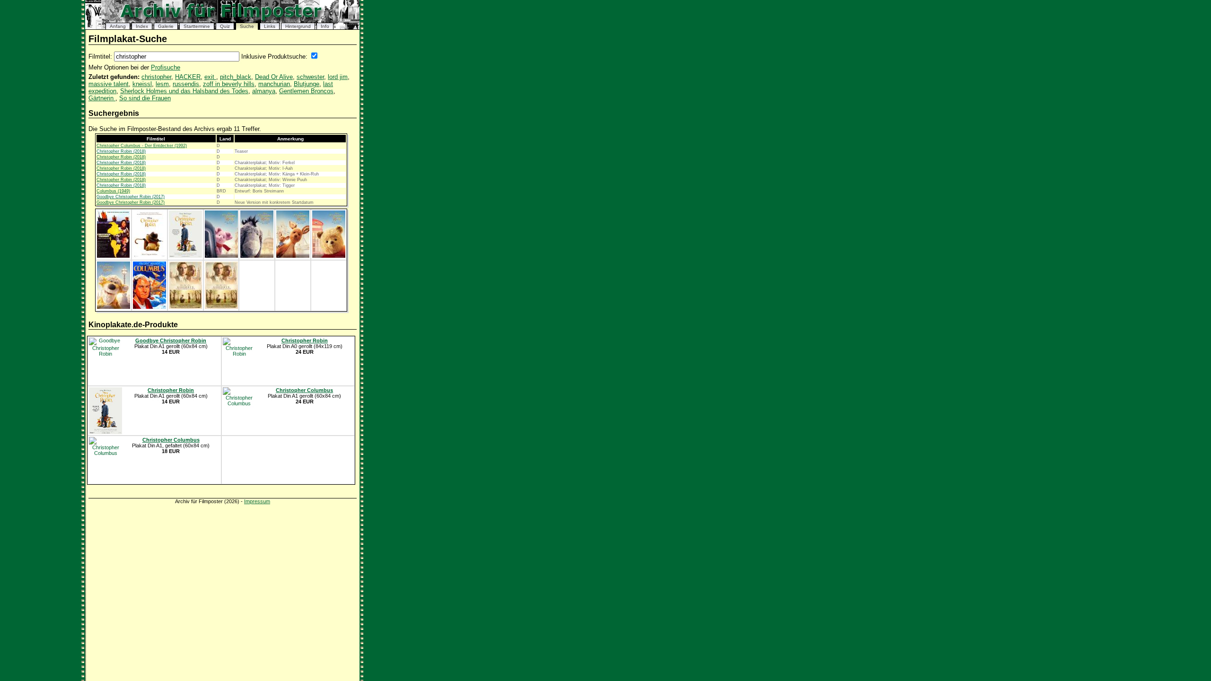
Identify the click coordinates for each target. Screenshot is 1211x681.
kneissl (142, 83)
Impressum (257, 501)
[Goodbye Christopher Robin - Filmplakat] (185, 307)
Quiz (225, 26)
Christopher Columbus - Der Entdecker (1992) (142, 145)
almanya (263, 91)
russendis (186, 83)
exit (210, 76)
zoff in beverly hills (228, 83)
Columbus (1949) (113, 191)
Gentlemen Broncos (306, 91)
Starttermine (197, 26)
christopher (156, 76)
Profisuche (165, 67)
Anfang (118, 26)
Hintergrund (298, 26)
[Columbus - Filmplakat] (149, 307)
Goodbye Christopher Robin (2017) (131, 196)
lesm (162, 83)
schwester (310, 76)
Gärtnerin (101, 98)
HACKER (188, 76)
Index (142, 26)
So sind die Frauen (145, 98)
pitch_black (235, 76)
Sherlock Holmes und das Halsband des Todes (184, 91)
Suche (247, 26)
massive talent (108, 83)
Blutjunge (306, 83)
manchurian (274, 83)
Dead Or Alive (274, 76)
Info (325, 26)
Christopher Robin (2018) (121, 151)
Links (269, 26)
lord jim (338, 76)
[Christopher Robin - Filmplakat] (149, 256)
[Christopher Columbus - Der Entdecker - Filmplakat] (113, 256)
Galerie (166, 26)
